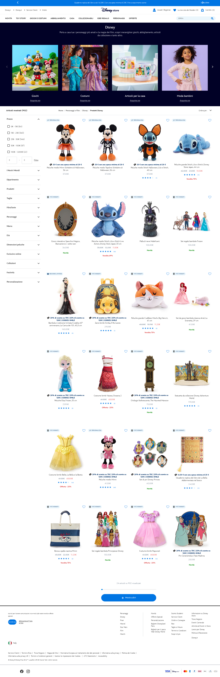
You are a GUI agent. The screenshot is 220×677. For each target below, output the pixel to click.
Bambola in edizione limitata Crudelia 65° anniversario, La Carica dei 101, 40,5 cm (66, 324)
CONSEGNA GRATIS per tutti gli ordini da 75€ (110, 3)
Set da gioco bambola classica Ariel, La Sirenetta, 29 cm (191, 319)
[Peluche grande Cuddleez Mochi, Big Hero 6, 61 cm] (149, 296)
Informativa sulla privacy (110, 653)
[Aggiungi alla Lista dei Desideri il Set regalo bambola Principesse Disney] (125, 506)
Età (8, 235)
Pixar (122, 620)
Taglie (9, 198)
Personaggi (12, 217)
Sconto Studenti (177, 613)
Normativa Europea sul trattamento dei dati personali (79, 653)
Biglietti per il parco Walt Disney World (158, 630)
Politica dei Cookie (128, 653)
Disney (122, 617)
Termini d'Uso (26, 653)
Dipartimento (13, 180)
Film (121, 631)
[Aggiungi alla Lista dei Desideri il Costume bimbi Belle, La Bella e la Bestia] (83, 430)
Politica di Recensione (199, 633)
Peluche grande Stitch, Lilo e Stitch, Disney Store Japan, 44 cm (191, 165)
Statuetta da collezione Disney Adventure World (192, 397)
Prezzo (10, 119)
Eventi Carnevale (198, 623)
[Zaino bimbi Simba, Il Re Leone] (107, 296)
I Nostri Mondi (13, 170)
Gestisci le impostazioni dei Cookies (67, 656)
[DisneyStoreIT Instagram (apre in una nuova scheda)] (28, 671)
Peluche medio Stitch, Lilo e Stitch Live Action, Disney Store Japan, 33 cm (108, 242)
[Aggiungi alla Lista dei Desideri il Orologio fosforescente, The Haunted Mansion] (167, 351)
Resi (172, 624)
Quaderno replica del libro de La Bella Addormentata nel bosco (191, 479)
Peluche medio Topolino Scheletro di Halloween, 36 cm (108, 168)
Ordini (44, 10)
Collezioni (11, 263)
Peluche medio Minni (107, 479)
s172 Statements (90, 656)
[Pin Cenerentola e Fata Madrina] (191, 529)
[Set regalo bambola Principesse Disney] (107, 529)
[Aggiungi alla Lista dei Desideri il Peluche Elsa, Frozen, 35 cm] (83, 351)
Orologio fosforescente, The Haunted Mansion (149, 400)
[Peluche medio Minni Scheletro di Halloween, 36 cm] (65, 142)
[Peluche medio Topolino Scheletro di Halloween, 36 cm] (107, 142)
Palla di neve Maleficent (150, 241)
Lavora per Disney (198, 629)
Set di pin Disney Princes (149, 479)
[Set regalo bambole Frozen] (191, 219)
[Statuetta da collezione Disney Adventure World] (191, 373)
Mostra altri (130, 597)
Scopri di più (175, 634)
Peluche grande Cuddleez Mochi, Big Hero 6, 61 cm (149, 319)
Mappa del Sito (52, 653)
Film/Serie (11, 207)
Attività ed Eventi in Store (201, 626)
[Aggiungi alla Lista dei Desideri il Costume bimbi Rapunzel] (167, 506)
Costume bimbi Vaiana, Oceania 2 (108, 396)
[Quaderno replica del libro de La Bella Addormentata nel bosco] (191, 452)
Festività (10, 272)
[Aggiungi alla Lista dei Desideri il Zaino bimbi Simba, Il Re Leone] (125, 273)
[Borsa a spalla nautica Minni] (65, 529)
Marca (9, 226)
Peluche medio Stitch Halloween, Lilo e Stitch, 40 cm (149, 168)
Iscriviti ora (12, 622)
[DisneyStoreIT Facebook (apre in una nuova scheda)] (21, 671)
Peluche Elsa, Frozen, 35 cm (65, 400)
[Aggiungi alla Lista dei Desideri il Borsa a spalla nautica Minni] (83, 506)
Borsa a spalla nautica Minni (65, 551)
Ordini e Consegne (178, 620)
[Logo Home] (110, 10)
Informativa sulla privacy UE (18, 656)
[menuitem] (8, 18)
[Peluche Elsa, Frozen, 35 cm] (65, 373)
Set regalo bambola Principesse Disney (107, 551)
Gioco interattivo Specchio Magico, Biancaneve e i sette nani (65, 242)
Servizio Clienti (176, 617)
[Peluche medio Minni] (107, 452)
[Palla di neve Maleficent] (149, 219)
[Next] (203, 2)
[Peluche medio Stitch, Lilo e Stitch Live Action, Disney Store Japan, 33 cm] (107, 219)
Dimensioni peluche (15, 245)
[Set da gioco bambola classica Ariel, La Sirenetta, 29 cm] (191, 296)
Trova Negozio (197, 619)
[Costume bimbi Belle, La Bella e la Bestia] (65, 452)
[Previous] (17, 2)
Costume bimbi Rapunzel (149, 551)
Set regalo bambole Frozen (192, 241)
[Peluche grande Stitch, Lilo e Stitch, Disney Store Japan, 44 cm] (191, 142)
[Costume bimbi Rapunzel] (149, 529)
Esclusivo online (14, 254)
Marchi (122, 634)
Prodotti (10, 189)
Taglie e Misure (176, 627)
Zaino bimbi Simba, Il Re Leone (107, 323)
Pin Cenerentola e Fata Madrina (192, 556)
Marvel (122, 624)
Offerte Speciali (157, 617)
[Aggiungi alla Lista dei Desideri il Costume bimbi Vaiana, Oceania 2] (125, 351)
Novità (153, 613)
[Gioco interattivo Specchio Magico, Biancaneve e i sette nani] (65, 219)
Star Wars (123, 627)
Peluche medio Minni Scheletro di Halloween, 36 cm (65, 168)
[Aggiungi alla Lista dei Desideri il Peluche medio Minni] (125, 430)
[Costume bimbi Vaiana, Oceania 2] (107, 373)
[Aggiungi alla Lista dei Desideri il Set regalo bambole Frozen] (209, 197)
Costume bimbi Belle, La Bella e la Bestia (65, 475)
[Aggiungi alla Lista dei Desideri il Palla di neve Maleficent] (167, 197)
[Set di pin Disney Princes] (149, 452)
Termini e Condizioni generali (41, 656)
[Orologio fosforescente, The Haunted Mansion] (149, 373)
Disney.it (195, 638)
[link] (35, 101)
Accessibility (102, 656)
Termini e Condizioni (178, 631)
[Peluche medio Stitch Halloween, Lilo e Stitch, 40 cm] (149, 142)
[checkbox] (14, 127)
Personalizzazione (14, 282)
